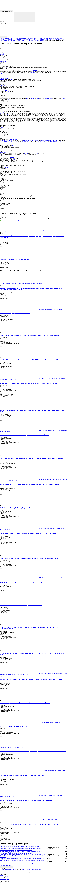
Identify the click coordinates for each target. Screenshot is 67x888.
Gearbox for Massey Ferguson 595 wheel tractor (14, 259)
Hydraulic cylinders (41, 38)
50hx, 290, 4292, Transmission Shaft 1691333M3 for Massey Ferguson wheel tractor (25, 703)
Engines (13, 38)
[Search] (24, 17)
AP (60, 39)
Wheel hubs (40, 39)
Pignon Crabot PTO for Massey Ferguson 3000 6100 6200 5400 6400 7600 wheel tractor (20, 848)
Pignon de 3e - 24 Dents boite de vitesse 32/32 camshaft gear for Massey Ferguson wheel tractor (29, 558)
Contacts (9, 865)
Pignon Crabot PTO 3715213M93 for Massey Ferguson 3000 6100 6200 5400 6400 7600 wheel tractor (30, 335)
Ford (15, 40)
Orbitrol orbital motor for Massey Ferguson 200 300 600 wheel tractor (16, 850)
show (2, 208)
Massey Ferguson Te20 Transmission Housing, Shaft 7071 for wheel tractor (22, 775)
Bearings (45, 39)
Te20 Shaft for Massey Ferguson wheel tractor (14, 726)
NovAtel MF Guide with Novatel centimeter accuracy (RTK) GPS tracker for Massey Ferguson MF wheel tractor (33, 359)
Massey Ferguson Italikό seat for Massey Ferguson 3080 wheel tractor (21, 605)
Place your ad (4, 838)
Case (62, 39)
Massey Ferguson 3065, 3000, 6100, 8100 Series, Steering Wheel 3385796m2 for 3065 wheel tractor (29, 824)
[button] (33, 30)
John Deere (19, 40)
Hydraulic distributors (51, 38)
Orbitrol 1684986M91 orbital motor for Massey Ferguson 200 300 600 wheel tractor (24, 435)
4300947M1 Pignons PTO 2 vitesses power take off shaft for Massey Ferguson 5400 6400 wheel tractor (30, 484)
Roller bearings (29, 39)
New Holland (25, 40)
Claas (2, 40)
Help (5, 865)
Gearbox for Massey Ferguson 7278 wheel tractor (15, 313)
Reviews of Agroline (25, 869)
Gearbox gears (18, 38)
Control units (59, 38)
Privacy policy (12, 869)
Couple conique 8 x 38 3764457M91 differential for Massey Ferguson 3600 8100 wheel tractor (28, 533)
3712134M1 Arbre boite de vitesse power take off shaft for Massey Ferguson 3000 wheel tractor (28, 383)
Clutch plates (22, 39)
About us (2, 865)
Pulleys (35, 38)
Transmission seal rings (13, 39)
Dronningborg (7, 40)
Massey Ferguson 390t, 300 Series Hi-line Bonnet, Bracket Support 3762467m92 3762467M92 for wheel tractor (33, 751)
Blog (32, 869)
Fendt (12, 40)
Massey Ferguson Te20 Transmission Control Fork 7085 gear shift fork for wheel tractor (26, 800)
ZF (29, 40)
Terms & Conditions (4, 869)
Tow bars (35, 39)
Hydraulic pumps (4, 39)
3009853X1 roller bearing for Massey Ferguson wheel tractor (18, 508)
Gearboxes (24, 38)
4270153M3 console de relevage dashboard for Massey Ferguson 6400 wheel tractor (25, 582)
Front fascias (30, 38)
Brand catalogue (37, 869)
